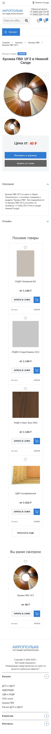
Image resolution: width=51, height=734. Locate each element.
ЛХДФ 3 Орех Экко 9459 (25, 423)
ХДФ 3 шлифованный (25, 493)
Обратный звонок (39, 9)
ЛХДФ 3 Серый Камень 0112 (25, 352)
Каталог (13, 32)
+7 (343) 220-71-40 (39, 14)
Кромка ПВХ (8, 703)
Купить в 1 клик (25, 163)
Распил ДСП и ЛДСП (12, 707)
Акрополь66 (25, 648)
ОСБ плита (7, 698)
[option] (25, 94)
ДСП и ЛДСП (8, 686)
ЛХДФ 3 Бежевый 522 (25, 281)
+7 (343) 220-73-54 (39, 12)
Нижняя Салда (42, 2)
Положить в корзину (25, 155)
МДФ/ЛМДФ (8, 690)
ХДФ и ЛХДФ (8, 694)
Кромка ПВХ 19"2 (25, 595)
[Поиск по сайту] (26, 20)
